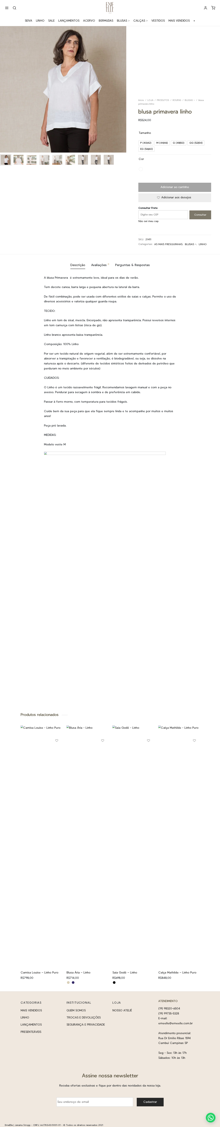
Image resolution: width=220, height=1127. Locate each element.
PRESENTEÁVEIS (31, 1032)
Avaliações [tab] (100, 265)
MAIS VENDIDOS (179, 20)
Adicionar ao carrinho (175, 187)
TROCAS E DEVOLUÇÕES (84, 1017)
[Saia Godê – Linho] (132, 846)
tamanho (145, 133)
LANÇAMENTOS (68, 20)
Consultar (200, 214)
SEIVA (28, 20)
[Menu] (7, 8)
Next (123, 96)
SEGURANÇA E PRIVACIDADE (86, 1024)
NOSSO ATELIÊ (122, 1010)
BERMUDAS (106, 20)
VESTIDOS (158, 20)
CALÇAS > (140, 20)
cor (141, 159)
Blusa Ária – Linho (78, 972)
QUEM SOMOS (76, 1010)
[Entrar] (205, 8)
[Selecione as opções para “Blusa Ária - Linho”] (102, 751)
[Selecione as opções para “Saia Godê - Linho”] (148, 751)
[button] (210, 1117)
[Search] (14, 8)
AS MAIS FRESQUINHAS (168, 244)
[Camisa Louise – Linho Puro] (41, 846)
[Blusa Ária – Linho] (87, 846)
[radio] (145, 143)
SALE (51, 20)
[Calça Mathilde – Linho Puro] (178, 846)
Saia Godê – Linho (124, 972)
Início (141, 100)
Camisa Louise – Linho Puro (39, 972)
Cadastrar (150, 1102)
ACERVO (89, 20)
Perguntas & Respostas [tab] (132, 265)
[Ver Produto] (57, 758)
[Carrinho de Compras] (213, 8)
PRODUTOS (163, 100)
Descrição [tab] (77, 265)
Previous (3, 96)
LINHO (40, 20)
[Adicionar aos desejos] (57, 742)
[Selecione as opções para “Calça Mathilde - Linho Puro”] (194, 751)
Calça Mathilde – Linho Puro (177, 972)
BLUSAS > (123, 20)
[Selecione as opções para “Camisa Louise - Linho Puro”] (57, 751)
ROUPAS (177, 100)
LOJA (150, 100)
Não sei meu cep (148, 221)
